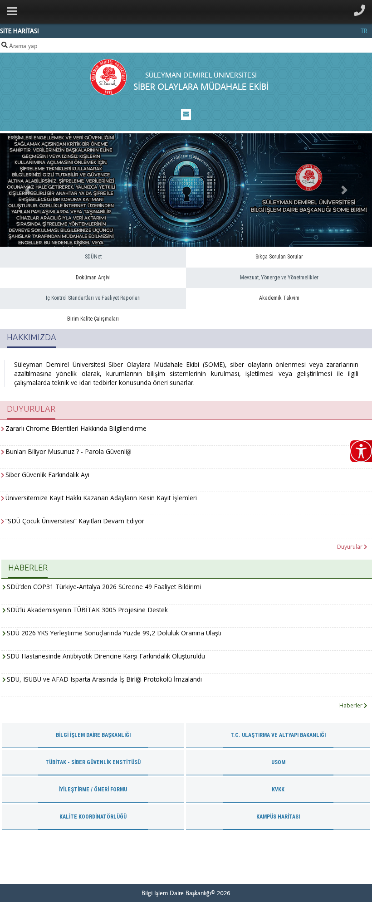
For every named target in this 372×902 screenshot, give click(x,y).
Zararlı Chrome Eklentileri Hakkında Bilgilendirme (76, 428)
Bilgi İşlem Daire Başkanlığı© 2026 (186, 893)
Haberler (351, 705)
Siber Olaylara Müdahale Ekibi (201, 86)
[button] (28, 190)
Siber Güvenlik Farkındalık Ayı (47, 474)
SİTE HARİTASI (19, 31)
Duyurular (350, 547)
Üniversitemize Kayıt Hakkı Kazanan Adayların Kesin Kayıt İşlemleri (101, 497)
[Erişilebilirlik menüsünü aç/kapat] (361, 451)
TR (364, 31)
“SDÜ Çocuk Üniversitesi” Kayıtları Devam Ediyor (74, 521)
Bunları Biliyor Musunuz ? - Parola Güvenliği (68, 451)
